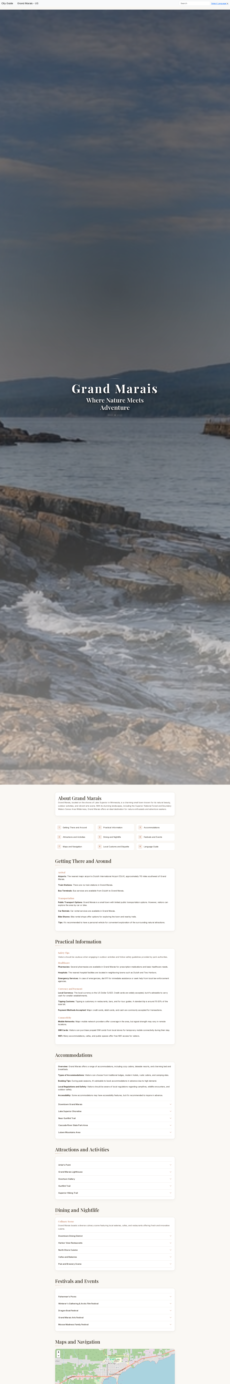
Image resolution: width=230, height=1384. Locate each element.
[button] (58, 1352)
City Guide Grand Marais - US (19, 3)
